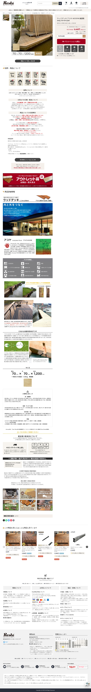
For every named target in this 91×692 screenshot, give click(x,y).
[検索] (60, 3)
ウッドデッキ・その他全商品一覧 (32, 13)
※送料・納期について (81, 33)
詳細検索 (55, 3)
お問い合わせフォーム (36, 644)
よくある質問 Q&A (38, 583)
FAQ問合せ (74, 50)
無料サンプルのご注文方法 (68, 614)
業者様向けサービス (49, 583)
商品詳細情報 (23, 153)
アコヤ (52, 13)
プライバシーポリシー (28, 658)
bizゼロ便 (23, 622)
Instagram (27, 665)
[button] (27, 3)
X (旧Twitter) (42, 665)
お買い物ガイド (27, 583)
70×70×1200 (61, 36)
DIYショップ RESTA (7, 13)
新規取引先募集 (63, 658)
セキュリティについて (41, 658)
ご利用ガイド (81, 50)
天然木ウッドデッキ (45, 13)
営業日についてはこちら (27, 159)
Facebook (57, 665)
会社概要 (18, 658)
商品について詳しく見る (27, 61)
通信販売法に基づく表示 (62, 583)
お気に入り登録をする (67, 50)
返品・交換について (66, 603)
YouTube (9, 665)
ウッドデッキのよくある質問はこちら (66, 55)
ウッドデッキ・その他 (18, 13)
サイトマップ (73, 658)
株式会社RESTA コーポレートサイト (11, 639)
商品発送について (8, 606)
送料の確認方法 (7, 617)
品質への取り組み (53, 658)
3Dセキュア (37, 609)
